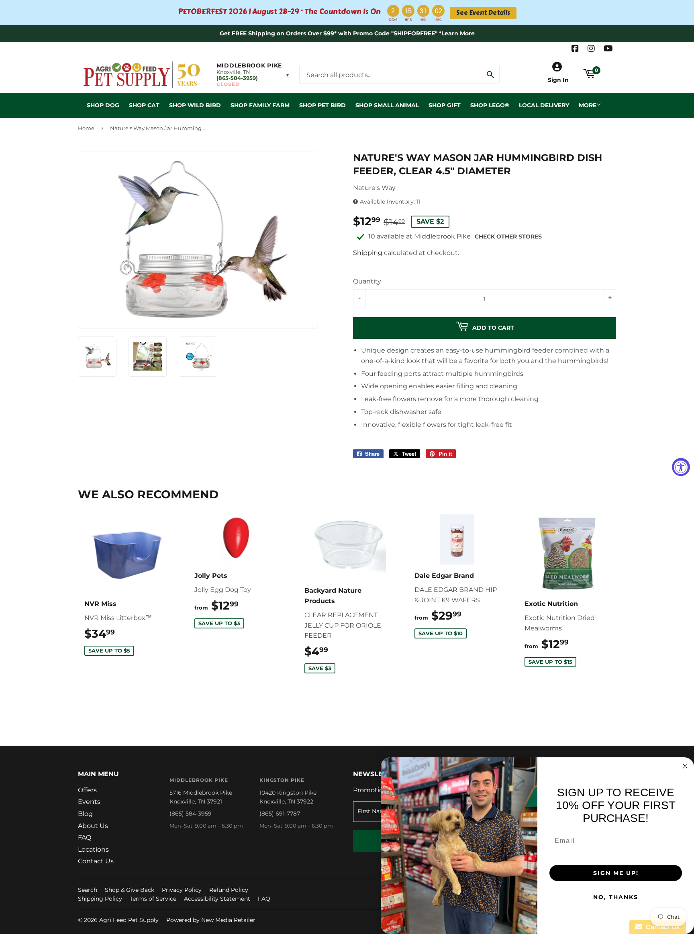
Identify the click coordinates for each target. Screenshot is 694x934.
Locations (93, 849)
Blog (85, 814)
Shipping (367, 253)
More (587, 105)
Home (86, 128)
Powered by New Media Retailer (210, 920)
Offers (87, 790)
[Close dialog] (685, 766)
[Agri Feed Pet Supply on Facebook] (575, 49)
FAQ (84, 837)
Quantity (367, 281)
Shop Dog (103, 105)
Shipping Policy (100, 898)
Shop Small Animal (387, 105)
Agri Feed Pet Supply (129, 920)
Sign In (558, 80)
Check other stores (508, 236)
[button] (253, 75)
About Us (93, 826)
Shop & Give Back (129, 890)
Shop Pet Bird (322, 105)
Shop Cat (144, 105)
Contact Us (96, 861)
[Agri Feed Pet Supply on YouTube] (608, 49)
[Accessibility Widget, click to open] (681, 467)
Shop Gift (445, 105)
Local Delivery (544, 105)
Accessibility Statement (217, 898)
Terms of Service (153, 898)
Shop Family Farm (260, 105)
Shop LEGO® (489, 105)
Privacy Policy (182, 890)
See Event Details (483, 13)
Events (89, 802)
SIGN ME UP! (616, 873)
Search (87, 890)
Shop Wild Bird (195, 105)
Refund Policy (228, 890)
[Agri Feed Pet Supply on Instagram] (591, 49)
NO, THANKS (615, 897)
